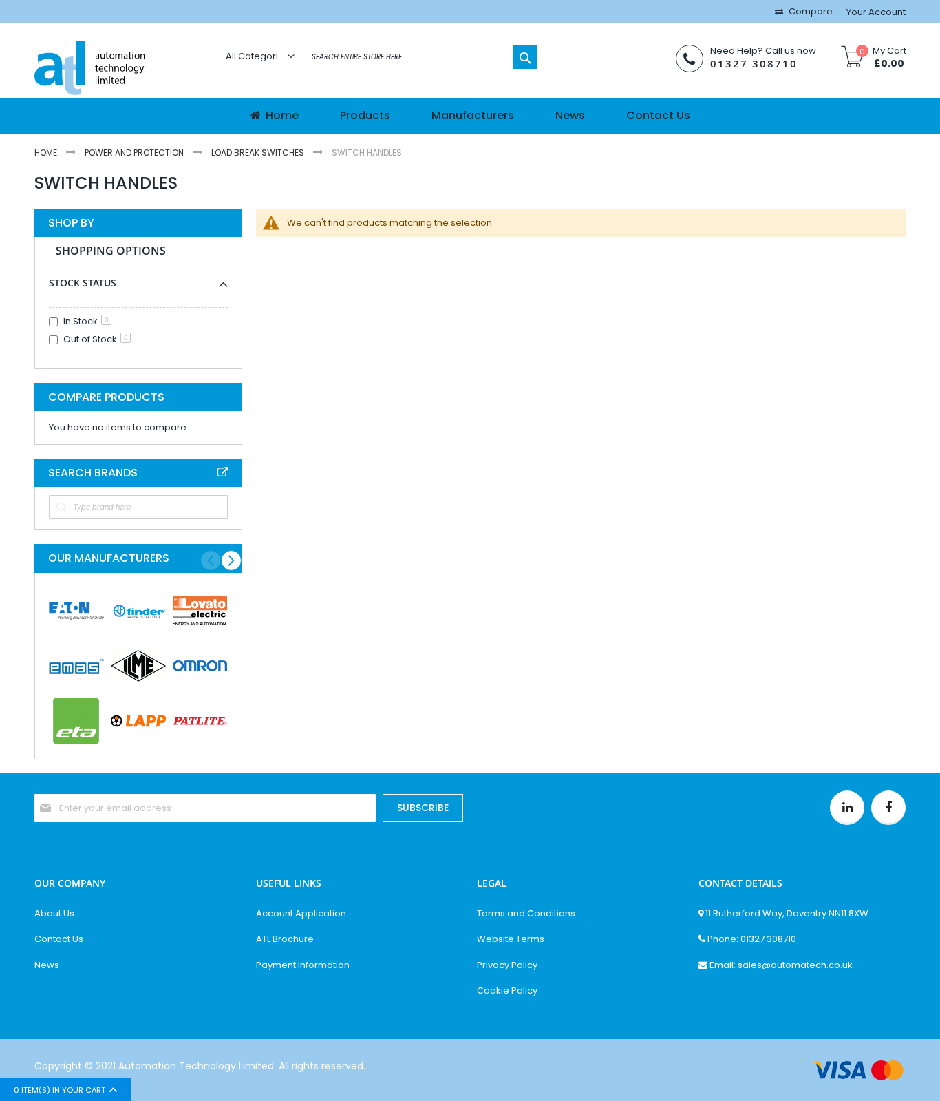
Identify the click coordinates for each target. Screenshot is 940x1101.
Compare (810, 12)
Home (46, 152)
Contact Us (58, 939)
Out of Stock (95, 339)
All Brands (222, 472)
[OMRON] (200, 665)
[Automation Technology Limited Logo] (119, 69)
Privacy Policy (507, 965)
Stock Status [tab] (82, 282)
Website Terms (510, 939)
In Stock (86, 321)
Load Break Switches (258, 152)
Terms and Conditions (526, 914)
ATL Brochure (285, 939)
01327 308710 (754, 63)
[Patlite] (200, 720)
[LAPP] (138, 720)
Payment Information (303, 965)
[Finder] (138, 610)
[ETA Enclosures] (76, 720)
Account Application (301, 914)
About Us (54, 914)
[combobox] (378, 57)
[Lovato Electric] (200, 610)
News (46, 965)
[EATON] (76, 610)
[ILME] (138, 665)
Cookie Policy (507, 991)
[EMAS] (76, 665)
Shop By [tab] (71, 223)
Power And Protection (135, 152)
